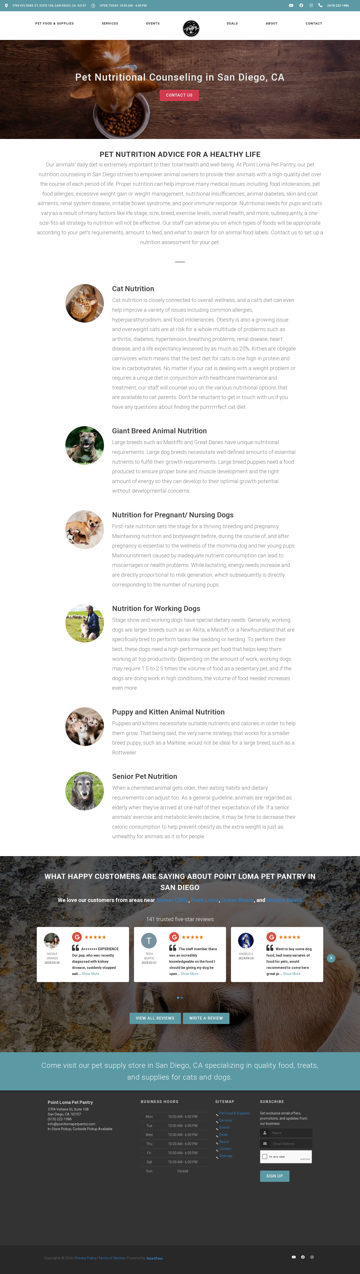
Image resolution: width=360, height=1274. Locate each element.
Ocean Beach (237, 900)
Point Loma (205, 900)
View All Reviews (155, 1018)
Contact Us (179, 95)
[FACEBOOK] (301, 5)
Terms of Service (111, 1258)
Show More (90, 974)
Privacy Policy (85, 1258)
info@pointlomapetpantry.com (71, 1124)
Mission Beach (284, 900)
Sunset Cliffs (172, 900)
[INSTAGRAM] (311, 5)
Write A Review (206, 1018)
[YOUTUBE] (291, 5)
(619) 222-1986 (60, 1119)
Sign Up (274, 1176)
